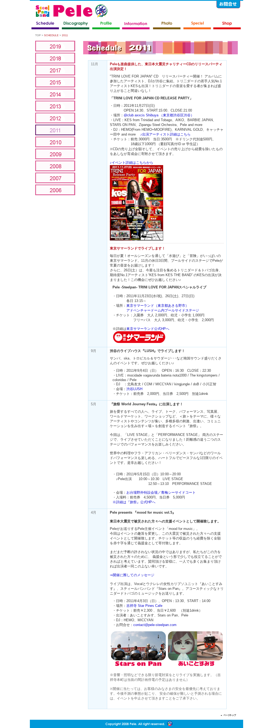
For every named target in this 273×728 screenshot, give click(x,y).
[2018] (55, 58)
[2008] (55, 166)
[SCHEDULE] (45, 24)
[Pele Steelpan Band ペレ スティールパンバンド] (71, 9)
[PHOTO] (167, 24)
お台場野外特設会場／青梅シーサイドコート (161, 492)
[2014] (55, 94)
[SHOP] (227, 24)
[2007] (55, 178)
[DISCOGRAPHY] (75, 24)
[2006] (55, 190)
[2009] (55, 154)
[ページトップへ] (228, 715)
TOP (38, 35)
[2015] (55, 82)
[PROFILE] (106, 24)
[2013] (55, 106)
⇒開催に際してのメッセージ (132, 575)
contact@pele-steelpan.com (154, 625)
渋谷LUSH (134, 389)
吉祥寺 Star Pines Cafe (144, 606)
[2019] (55, 46)
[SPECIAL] (197, 24)
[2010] (55, 142)
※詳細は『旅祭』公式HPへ (134, 502)
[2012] (55, 118)
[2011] (55, 130)
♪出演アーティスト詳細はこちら (165, 134)
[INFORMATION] (136, 24)
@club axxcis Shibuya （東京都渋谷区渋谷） (159, 115)
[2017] (55, 70)
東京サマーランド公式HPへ (147, 329)
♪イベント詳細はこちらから (131, 163)
